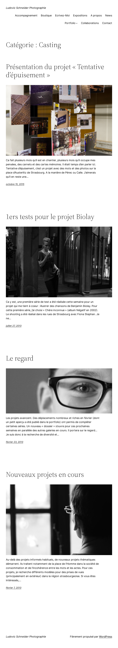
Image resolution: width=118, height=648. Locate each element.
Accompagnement (26, 15)
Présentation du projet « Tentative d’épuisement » (55, 71)
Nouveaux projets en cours (45, 474)
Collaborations (90, 23)
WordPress (105, 636)
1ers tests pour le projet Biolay (50, 217)
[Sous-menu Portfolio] (77, 23)
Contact (107, 23)
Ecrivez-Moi (62, 15)
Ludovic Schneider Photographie (26, 7)
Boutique (46, 15)
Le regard (20, 358)
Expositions (80, 15)
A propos (96, 15)
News (108, 15)
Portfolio (70, 23)
